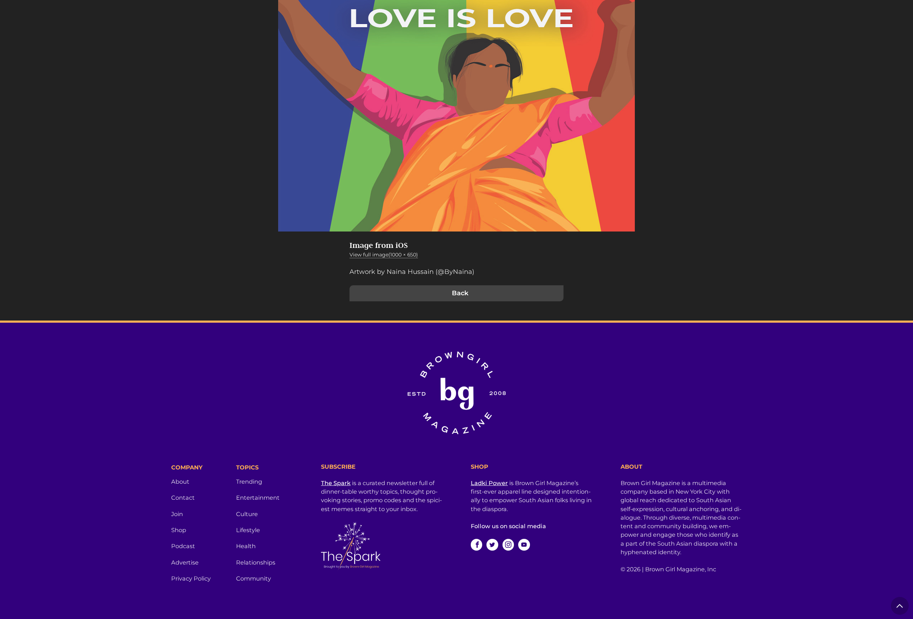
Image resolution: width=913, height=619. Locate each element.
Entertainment (258, 497)
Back (460, 293)
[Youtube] (524, 544)
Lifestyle (248, 530)
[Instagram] (508, 544)
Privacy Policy (191, 578)
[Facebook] (476, 544)
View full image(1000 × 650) (384, 254)
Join (177, 513)
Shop (178, 530)
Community (253, 578)
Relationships (255, 562)
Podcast (183, 546)
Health (246, 546)
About (180, 481)
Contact (183, 497)
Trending (249, 481)
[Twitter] (492, 544)
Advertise (185, 562)
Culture (247, 513)
